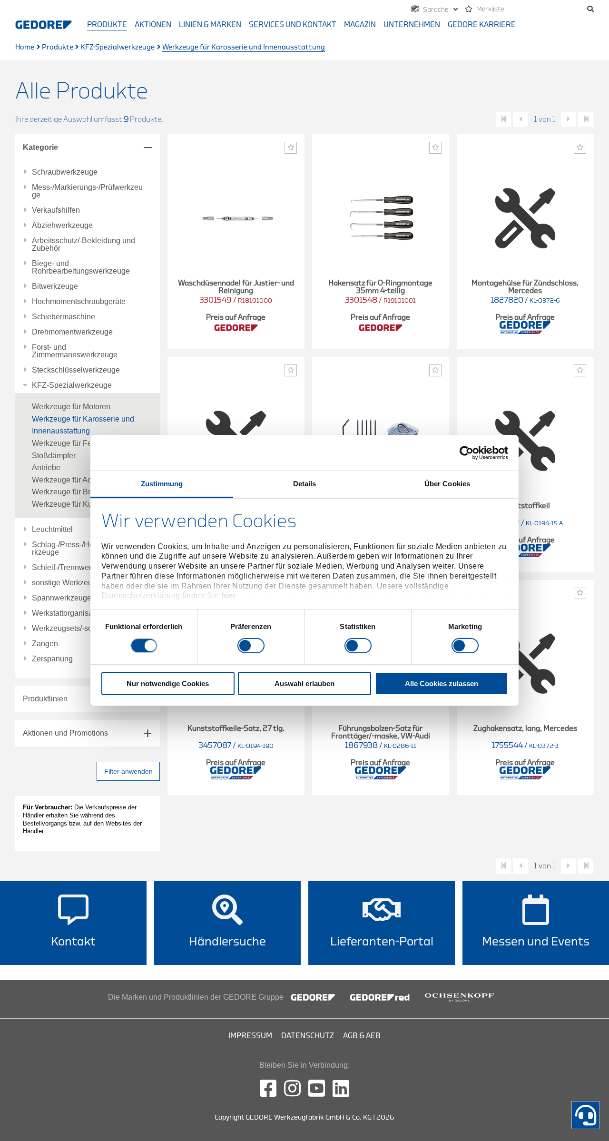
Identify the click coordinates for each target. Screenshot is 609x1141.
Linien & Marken (210, 25)
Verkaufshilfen (56, 210)
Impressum (250, 1036)
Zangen (45, 644)
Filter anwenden (128, 771)
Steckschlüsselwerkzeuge (76, 370)
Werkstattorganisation (68, 613)
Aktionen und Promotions (65, 733)
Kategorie (40, 147)
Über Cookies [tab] (447, 484)
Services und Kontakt (292, 25)
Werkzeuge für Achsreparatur (81, 480)
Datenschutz (307, 1036)
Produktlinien (45, 699)
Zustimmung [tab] (162, 484)
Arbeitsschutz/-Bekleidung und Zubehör (83, 244)
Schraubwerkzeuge (65, 172)
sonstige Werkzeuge (66, 583)
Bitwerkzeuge (55, 286)
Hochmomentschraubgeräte (79, 301)
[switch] (251, 645)
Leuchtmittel (52, 529)
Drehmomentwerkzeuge (72, 332)
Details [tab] (304, 484)
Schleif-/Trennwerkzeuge (74, 567)
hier (228, 595)
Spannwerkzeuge (61, 598)
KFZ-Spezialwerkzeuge (117, 47)
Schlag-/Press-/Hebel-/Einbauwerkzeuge (87, 548)
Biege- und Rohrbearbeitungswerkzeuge (81, 267)
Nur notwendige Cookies (168, 683)
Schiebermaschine (63, 317)
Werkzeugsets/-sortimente (75, 628)
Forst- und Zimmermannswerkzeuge (75, 351)
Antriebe (46, 467)
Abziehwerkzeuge (62, 225)
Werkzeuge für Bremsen (72, 492)
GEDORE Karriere (482, 25)
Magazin (360, 25)
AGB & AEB (362, 1036)
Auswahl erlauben (304, 683)
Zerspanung (52, 659)
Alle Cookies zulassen (441, 683)
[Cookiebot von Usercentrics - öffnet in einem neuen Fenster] (466, 452)
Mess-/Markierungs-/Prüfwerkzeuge (87, 191)
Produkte (107, 25)
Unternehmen (411, 25)
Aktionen (153, 25)
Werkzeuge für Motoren (71, 407)
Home (24, 47)
